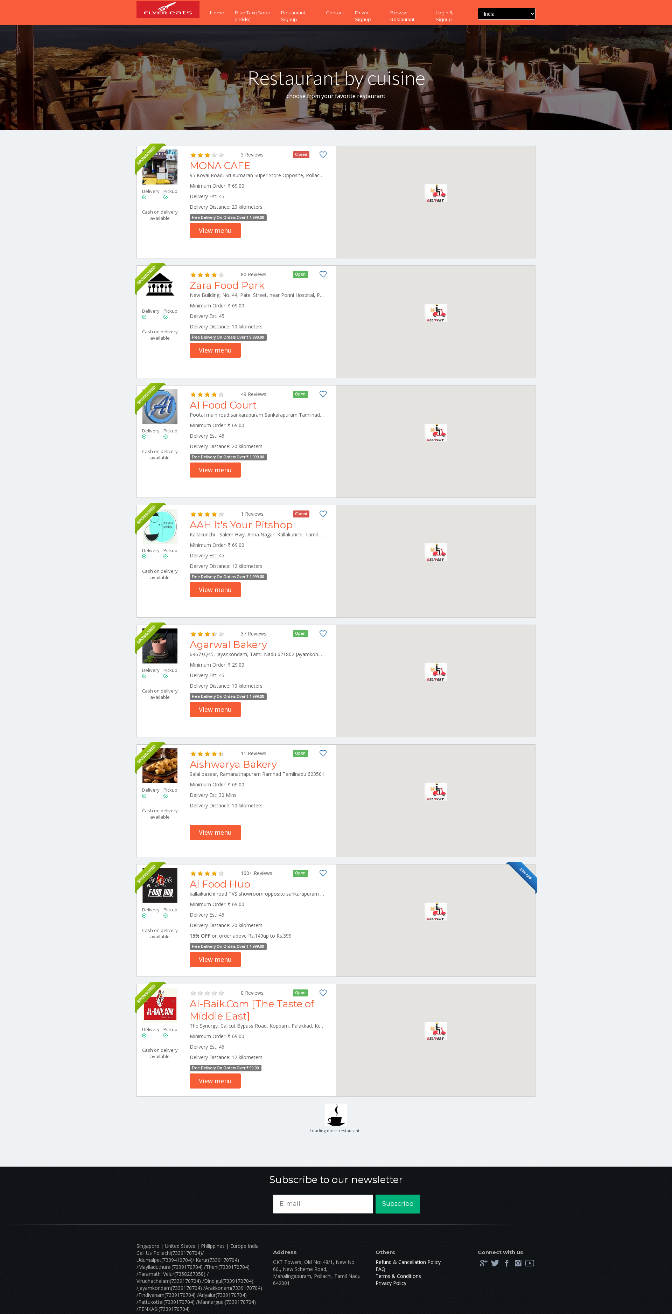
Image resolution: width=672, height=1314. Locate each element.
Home (217, 12)
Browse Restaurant (402, 16)
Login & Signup (444, 16)
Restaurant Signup (293, 16)
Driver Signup (363, 16)
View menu (215, 230)
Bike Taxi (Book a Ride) (252, 16)
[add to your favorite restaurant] (323, 156)
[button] (436, 193)
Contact (335, 12)
